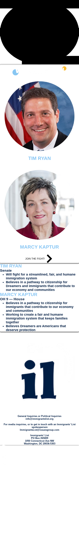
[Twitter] (39, 462)
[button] (39, 32)
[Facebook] (39, 455)
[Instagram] (39, 448)
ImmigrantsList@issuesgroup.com (39, 429)
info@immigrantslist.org (39, 418)
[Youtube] (39, 470)
